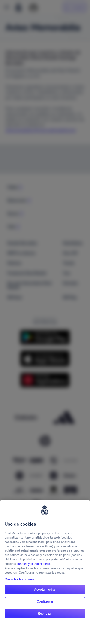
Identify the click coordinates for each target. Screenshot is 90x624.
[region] (45, 562)
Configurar (45, 601)
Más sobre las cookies (19, 579)
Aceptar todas (45, 589)
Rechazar (45, 613)
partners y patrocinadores (33, 564)
